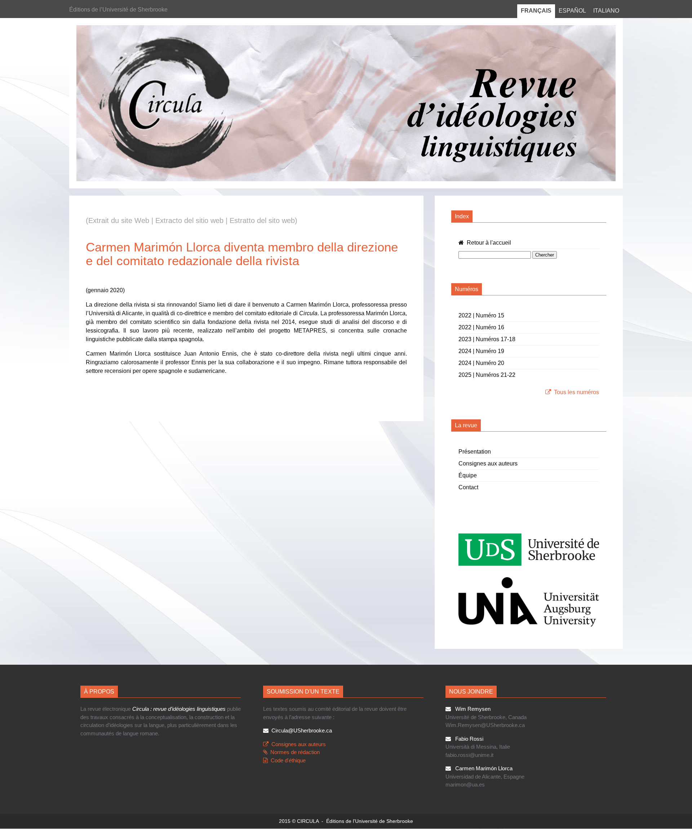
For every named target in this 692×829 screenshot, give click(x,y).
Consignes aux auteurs (488, 463)
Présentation (474, 452)
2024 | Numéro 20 (481, 363)
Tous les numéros (576, 392)
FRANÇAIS (536, 11)
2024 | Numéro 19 (481, 351)
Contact (468, 487)
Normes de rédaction (295, 752)
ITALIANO (606, 11)
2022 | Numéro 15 (481, 315)
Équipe (467, 475)
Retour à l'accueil (487, 243)
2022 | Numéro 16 (481, 327)
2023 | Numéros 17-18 (486, 339)
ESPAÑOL (572, 11)
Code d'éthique (288, 760)
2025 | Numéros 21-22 (486, 375)
